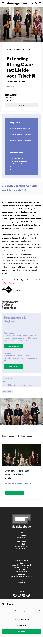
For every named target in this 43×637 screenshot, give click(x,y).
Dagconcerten (11, 381)
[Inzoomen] (2, 424)
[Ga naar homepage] (17, 3)
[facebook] (15, 595)
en (32, 3)
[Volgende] (38, 411)
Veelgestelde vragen (21, 560)
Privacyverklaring (21, 571)
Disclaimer (21, 583)
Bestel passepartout (13, 346)
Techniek (14, 576)
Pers (21, 578)
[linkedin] (23, 595)
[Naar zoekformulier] (40, 3)
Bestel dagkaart (13, 366)
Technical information (25, 576)
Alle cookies (21, 631)
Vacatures (21, 569)
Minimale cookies (21, 625)
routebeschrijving (21, 548)
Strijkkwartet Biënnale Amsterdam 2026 (22, 385)
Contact (21, 580)
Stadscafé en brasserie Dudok (21, 565)
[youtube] (19, 595)
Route (21, 563)
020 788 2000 (22, 535)
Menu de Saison (14, 474)
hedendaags (10, 86)
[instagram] (28, 595)
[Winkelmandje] (36, 3)
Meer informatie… (26, 612)
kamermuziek (7, 392)
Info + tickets (14, 493)
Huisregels (21, 574)
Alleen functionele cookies (21, 619)
